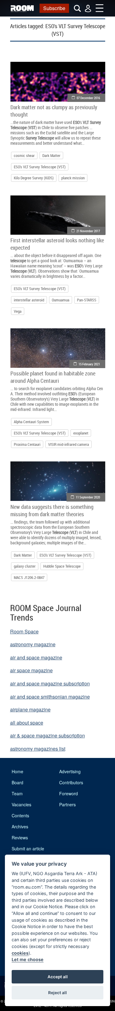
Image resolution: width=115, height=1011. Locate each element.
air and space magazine (36, 657)
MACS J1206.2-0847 (29, 577)
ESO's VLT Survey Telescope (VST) (40, 167)
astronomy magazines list (37, 748)
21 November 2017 (88, 231)
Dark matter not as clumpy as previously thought (53, 110)
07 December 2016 (88, 97)
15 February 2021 (89, 364)
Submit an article (28, 848)
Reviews (20, 837)
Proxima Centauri (27, 444)
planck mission (73, 178)
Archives (20, 826)
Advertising (70, 771)
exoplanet (80, 433)
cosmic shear (24, 155)
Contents (20, 815)
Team (17, 793)
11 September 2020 (88, 497)
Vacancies (21, 804)
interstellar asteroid (29, 300)
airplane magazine (30, 709)
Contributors (71, 782)
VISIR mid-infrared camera (68, 444)
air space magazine (31, 670)
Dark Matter (51, 155)
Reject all (57, 992)
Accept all (58, 976)
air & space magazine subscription (47, 735)
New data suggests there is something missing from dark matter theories (52, 510)
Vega (17, 311)
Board (17, 782)
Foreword (68, 793)
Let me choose (28, 959)
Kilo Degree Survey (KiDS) (34, 178)
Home (17, 771)
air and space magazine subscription (50, 683)
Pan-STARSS (86, 300)
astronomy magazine (33, 644)
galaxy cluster (25, 566)
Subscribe (54, 8)
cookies (20, 953)
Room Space (24, 631)
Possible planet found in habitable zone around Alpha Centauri (52, 377)
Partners (67, 804)
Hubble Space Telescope (62, 566)
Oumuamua (60, 300)
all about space (26, 722)
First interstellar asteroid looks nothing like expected (57, 244)
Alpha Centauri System (31, 421)
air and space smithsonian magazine (50, 696)
